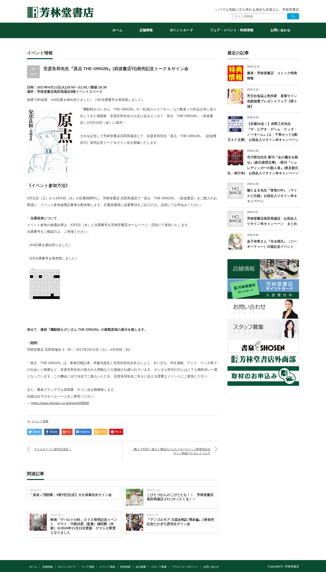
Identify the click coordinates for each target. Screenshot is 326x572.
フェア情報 (87, 566)
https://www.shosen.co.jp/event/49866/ (60, 403)
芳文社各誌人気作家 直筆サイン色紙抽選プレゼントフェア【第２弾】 (272, 101)
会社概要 (141, 566)
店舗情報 (146, 30)
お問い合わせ (280, 30)
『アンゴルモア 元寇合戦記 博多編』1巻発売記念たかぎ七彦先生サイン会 (180, 522)
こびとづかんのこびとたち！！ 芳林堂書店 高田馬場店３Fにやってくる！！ (181, 497)
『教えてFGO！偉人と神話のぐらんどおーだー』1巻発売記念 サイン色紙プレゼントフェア (170, 451)
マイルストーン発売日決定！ (52, 449)
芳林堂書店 (292, 566)
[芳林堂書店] (60, 12)
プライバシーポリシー (185, 566)
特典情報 (125, 566)
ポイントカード (181, 30)
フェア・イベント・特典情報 (231, 30)
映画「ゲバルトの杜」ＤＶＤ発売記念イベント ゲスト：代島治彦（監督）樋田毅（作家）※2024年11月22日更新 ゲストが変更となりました (83, 526)
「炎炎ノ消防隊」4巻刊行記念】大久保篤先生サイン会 (71, 495)
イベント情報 (39, 421)
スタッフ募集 (159, 566)
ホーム (117, 30)
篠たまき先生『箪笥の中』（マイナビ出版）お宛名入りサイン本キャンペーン (272, 195)
